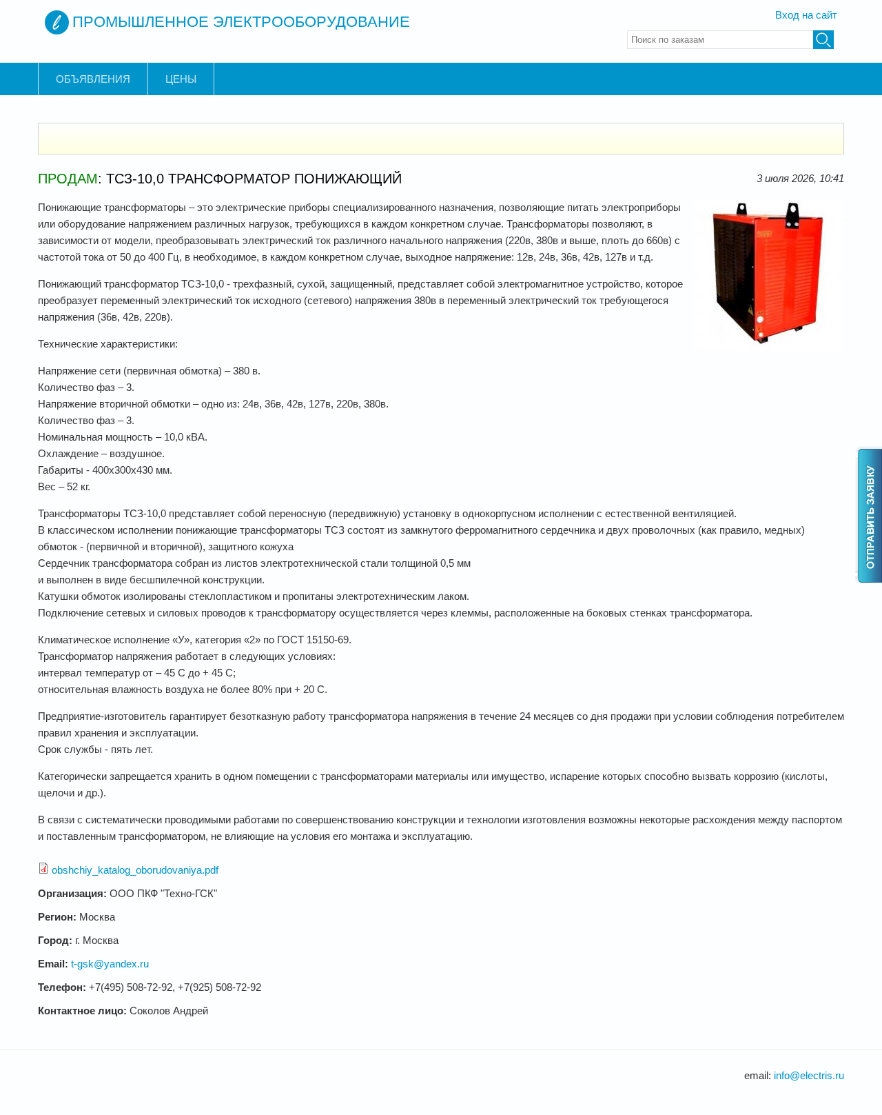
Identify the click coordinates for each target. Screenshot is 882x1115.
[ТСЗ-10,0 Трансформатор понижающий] (768, 347)
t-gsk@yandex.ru (110, 964)
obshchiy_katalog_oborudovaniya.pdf (135, 870)
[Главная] (57, 22)
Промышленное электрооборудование (241, 21)
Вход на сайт (806, 15)
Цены (180, 79)
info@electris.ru (809, 1075)
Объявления (93, 79)
